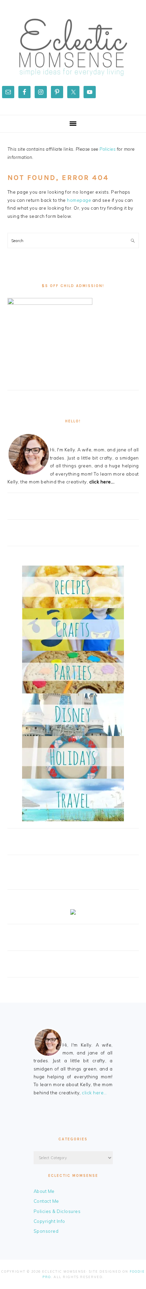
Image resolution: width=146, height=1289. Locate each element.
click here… (94, 1092)
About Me (44, 1191)
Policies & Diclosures (57, 1211)
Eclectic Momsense (73, 47)
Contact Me (46, 1201)
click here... (102, 481)
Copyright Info (49, 1221)
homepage (79, 200)
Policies (107, 149)
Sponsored (46, 1231)
